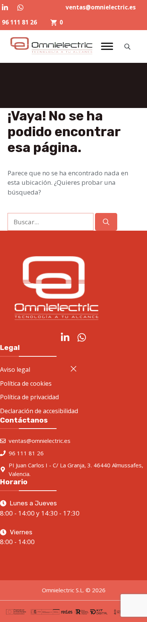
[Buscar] (106, 222)
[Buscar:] (51, 221)
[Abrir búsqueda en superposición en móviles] (128, 46)
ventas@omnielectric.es (101, 7)
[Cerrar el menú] (73, 368)
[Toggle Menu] (107, 46)
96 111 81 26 (19, 22)
